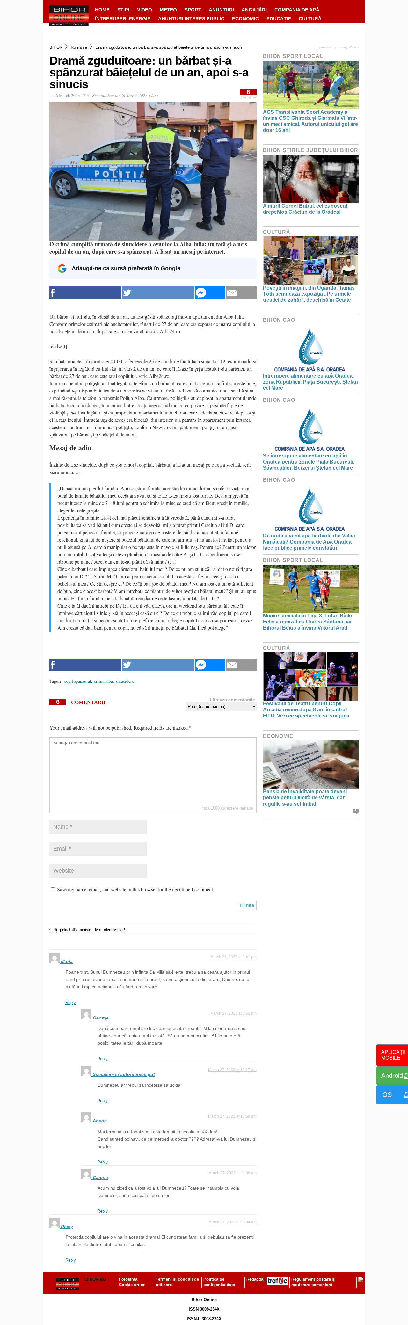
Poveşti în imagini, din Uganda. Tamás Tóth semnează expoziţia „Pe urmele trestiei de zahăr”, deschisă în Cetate (309, 294)
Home (102, 9)
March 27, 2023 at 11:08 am (232, 1173)
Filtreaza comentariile (232, 699)
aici (120, 929)
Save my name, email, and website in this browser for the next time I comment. (135, 889)
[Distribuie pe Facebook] (85, 292)
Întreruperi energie (122, 18)
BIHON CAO (279, 320)
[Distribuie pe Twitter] (158, 292)
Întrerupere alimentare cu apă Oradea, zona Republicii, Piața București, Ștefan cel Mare (310, 382)
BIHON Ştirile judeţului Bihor (310, 150)
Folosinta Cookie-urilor (132, 1282)
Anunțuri (221, 9)
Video (144, 9)
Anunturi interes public (191, 18)
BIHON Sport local (293, 56)
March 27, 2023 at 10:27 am (232, 1070)
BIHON (55, 47)
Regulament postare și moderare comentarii (313, 1282)
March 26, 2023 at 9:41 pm (233, 957)
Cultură (310, 18)
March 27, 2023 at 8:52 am (233, 1013)
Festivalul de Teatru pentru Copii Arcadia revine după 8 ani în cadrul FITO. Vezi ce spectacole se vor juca (306, 709)
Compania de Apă (296, 9)
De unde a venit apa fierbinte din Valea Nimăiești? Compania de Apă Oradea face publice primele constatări (309, 542)
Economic (245, 18)
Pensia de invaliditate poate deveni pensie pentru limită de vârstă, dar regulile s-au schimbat (305, 797)
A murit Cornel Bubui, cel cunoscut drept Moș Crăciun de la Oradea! (305, 209)
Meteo (168, 9)
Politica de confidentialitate (219, 1282)
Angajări (254, 9)
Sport (193, 9)
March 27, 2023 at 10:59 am (232, 1116)
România (79, 47)
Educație (278, 18)
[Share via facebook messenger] (210, 292)
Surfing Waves (348, 47)
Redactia (254, 1279)
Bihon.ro (95, 1279)
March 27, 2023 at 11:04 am (232, 1222)
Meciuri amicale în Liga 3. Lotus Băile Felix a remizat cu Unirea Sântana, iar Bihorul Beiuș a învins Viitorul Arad (307, 621)
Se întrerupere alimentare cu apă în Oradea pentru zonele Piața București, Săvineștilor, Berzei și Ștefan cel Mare (308, 462)
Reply (70, 1002)
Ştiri (123, 9)
